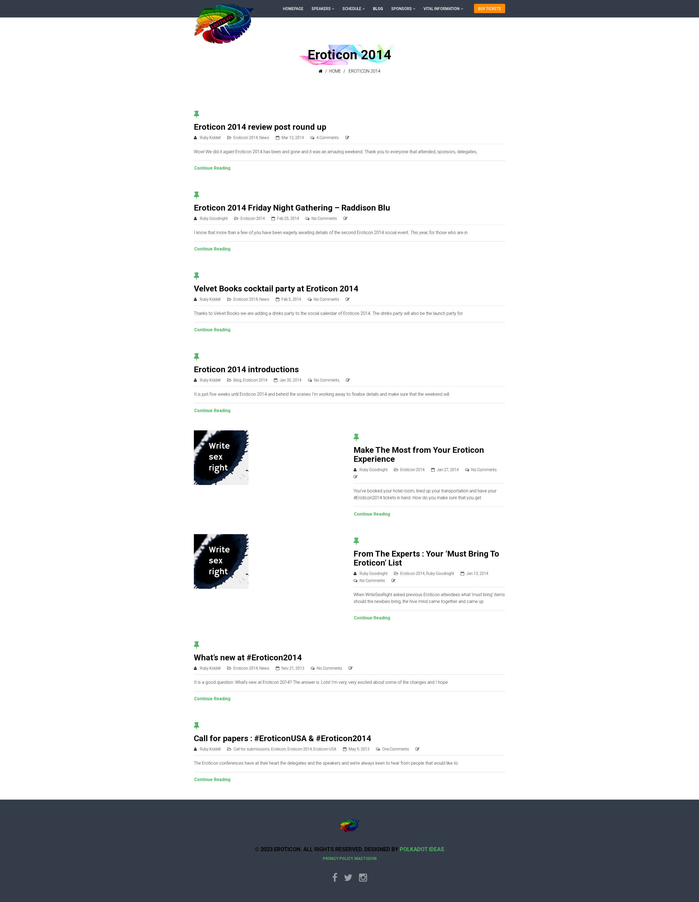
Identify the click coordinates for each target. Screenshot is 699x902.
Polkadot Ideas (422, 849)
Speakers (321, 9)
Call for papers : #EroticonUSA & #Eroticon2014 (282, 738)
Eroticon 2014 (245, 137)
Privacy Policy (338, 858)
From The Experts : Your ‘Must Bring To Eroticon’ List (426, 558)
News (264, 137)
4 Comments (327, 137)
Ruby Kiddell (210, 137)
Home (335, 71)
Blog (378, 9)
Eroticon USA (324, 749)
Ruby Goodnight (214, 218)
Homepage (293, 9)
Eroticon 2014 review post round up (260, 127)
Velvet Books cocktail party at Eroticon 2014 (276, 288)
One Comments (395, 749)
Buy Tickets (489, 9)
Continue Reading (212, 168)
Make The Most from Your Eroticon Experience (419, 454)
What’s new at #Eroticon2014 (248, 657)
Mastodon (365, 858)
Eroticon (278, 749)
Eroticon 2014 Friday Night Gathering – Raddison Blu (292, 207)
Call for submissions (251, 749)
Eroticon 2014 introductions (246, 369)
